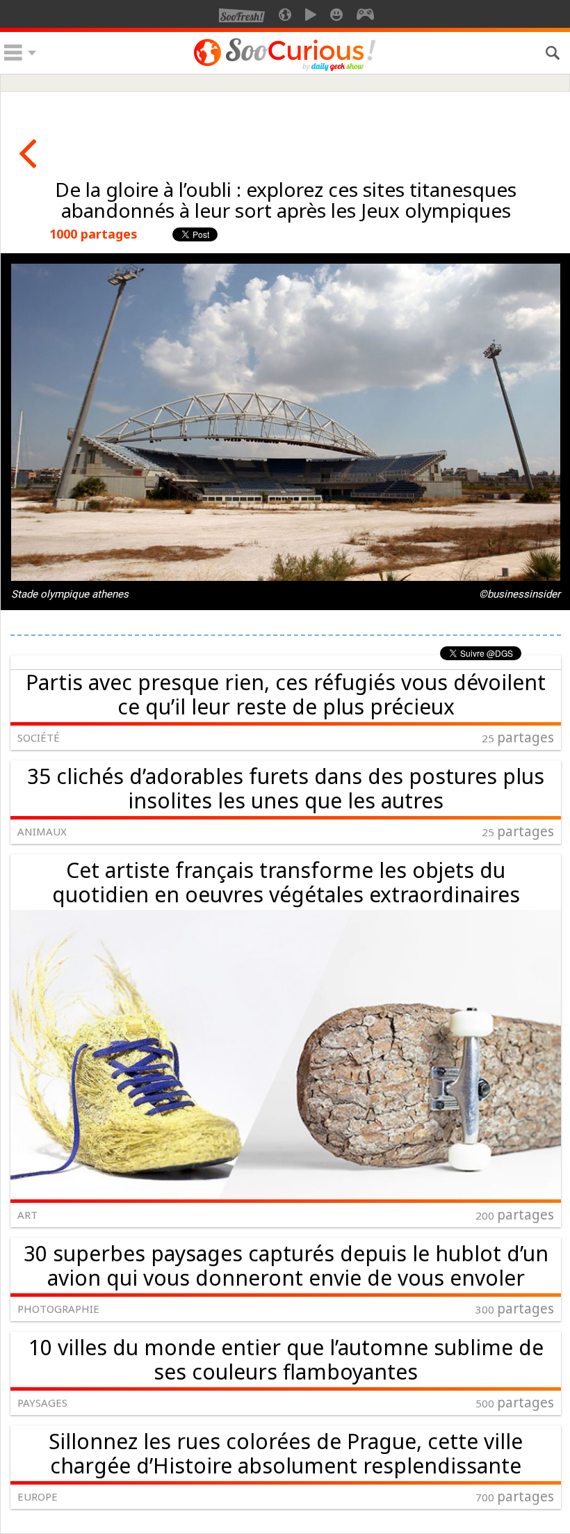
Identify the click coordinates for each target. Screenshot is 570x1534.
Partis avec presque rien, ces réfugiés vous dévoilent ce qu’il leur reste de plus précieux (286, 694)
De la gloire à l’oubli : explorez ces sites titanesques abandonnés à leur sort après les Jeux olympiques (285, 199)
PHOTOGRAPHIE (58, 1309)
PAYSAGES (42, 1402)
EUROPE (37, 1496)
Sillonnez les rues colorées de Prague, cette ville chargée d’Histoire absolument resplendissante (286, 1453)
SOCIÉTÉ (38, 737)
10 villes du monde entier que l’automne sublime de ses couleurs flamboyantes (286, 1359)
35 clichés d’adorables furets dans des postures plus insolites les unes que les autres (285, 788)
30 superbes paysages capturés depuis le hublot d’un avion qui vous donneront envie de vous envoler (286, 1265)
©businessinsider (519, 594)
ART (27, 1215)
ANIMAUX (42, 831)
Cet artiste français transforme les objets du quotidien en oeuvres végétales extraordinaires (286, 882)
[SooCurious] (285, 69)
